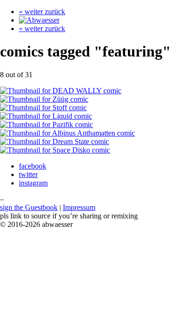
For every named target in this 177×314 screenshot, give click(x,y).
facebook (32, 166)
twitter (28, 174)
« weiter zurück (42, 12)
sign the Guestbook (29, 207)
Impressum (79, 207)
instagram (33, 183)
